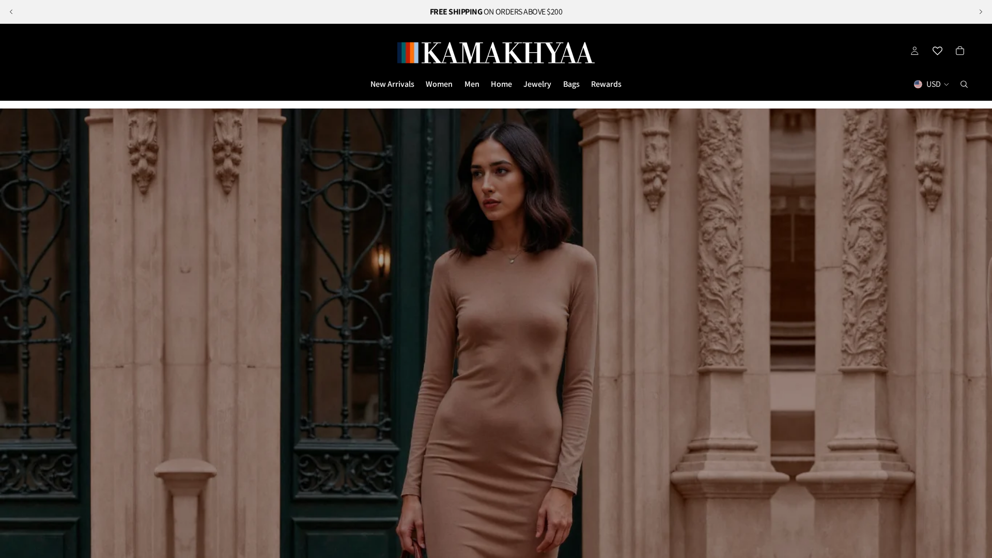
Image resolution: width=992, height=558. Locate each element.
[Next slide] (980, 12)
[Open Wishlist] (937, 50)
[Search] (964, 84)
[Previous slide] (11, 12)
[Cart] (960, 50)
